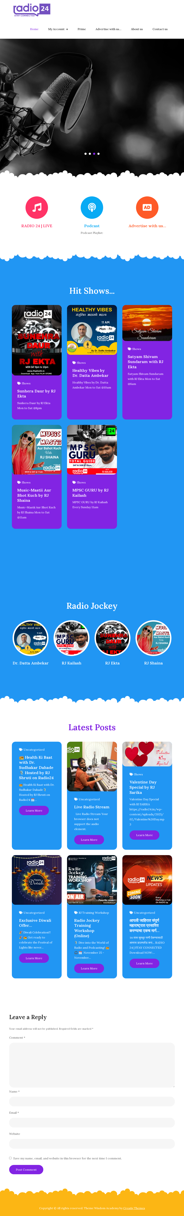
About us (137, 29)
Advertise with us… (108, 29)
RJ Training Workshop (94, 912)
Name (14, 1091)
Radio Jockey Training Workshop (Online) (87, 928)
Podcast (92, 225)
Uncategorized (34, 749)
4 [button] (98, 154)
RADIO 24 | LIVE (36, 225)
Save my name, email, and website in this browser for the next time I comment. (67, 1158)
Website (14, 1134)
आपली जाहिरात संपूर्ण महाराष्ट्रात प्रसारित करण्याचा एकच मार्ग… (144, 925)
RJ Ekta (112, 663)
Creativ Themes (134, 1208)
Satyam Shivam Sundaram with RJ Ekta (145, 361)
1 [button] (85, 154)
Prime (82, 29)
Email (14, 1112)
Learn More (34, 810)
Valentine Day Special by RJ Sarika (143, 787)
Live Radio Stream (91, 806)
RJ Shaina (153, 663)
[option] (92, 110)
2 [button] (90, 154)
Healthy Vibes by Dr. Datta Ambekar (90, 373)
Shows (26, 383)
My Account (56, 29)
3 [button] (94, 154)
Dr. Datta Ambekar (31, 663)
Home (34, 29)
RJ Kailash (71, 663)
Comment (17, 1037)
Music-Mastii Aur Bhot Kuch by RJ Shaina (34, 495)
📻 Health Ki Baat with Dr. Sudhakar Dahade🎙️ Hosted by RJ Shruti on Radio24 (36, 767)
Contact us (160, 29)
